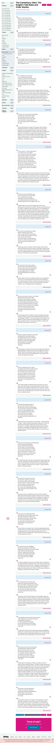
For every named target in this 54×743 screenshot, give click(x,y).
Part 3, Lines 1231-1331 (6, 21)
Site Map (11, 736)
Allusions (3, 97)
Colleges (38, 736)
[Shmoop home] (6, 737)
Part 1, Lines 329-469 (6, 11)
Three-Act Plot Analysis (6, 92)
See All (12, 5)
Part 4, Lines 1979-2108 (6, 28)
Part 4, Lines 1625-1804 (6, 25)
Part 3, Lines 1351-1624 (6, 23)
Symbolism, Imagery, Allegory (7, 73)
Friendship (4, 38)
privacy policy (46, 741)
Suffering (3, 41)
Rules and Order (5, 35)
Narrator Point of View (6, 76)
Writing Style (4, 81)
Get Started (33, 727)
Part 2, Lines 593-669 (6, 15)
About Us (20, 736)
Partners (28, 736)
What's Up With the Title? (6, 83)
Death (3, 40)
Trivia (3, 94)
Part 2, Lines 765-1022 (6, 18)
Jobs (24, 736)
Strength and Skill (5, 46)
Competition (4, 43)
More (49, 4)
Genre (3, 78)
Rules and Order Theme (8, 53)
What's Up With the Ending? (7, 84)
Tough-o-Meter (5, 86)
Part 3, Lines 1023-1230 (6, 20)
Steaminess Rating (5, 95)
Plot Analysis (4, 88)
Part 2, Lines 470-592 (6, 13)
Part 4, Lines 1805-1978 (6, 26)
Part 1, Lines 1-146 (5, 8)
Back (44, 4)
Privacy (49, 736)
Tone (3, 79)
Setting (3, 74)
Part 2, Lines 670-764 (6, 16)
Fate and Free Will (5, 45)
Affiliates (33, 736)
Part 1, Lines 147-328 (6, 10)
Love (3, 37)
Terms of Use (44, 736)
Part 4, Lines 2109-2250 (6, 30)
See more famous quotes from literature (33, 714)
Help (16, 736)
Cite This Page (20, 714)
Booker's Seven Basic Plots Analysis (7, 90)
